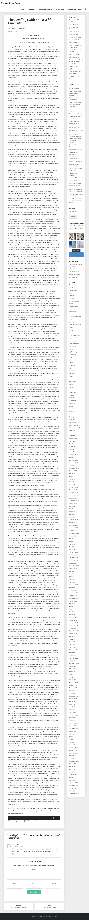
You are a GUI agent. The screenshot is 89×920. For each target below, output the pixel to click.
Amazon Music (34, 821)
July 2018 (72, 701)
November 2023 (73, 528)
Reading (71, 395)
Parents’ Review (60, 9)
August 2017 (73, 731)
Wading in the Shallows (75, 161)
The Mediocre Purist (75, 127)
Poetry (71, 390)
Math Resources (74, 24)
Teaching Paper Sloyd (75, 114)
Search (80, 9)
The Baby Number (74, 54)
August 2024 (73, 503)
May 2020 (72, 641)
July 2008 (72, 791)
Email (34, 883)
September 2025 (74, 468)
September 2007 (74, 793)
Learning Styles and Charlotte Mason (74, 157)
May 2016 (72, 772)
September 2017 (74, 728)
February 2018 (73, 715)
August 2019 (73, 666)
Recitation (72, 398)
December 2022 (73, 557)
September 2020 (74, 631)
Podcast (71, 387)
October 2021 (73, 595)
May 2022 (72, 576)
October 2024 (73, 498)
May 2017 (72, 739)
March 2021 (72, 614)
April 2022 (72, 579)
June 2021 (72, 606)
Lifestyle (71, 362)
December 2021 (73, 590)
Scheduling (72, 403)
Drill (70, 319)
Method (71, 371)
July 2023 (72, 538)
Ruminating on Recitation (73, 174)
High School (72, 346)
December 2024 (73, 492)
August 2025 (73, 471)
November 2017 (73, 723)
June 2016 (72, 769)
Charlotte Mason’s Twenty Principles (74, 87)
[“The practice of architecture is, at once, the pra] (72, 244)
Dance (71, 314)
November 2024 (73, 495)
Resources (31, 9)
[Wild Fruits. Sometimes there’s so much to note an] (80, 236)
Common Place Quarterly (73, 307)
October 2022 (73, 563)
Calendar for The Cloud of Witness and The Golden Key (76, 61)
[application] (34, 818)
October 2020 (73, 628)
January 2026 (73, 457)
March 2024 (72, 517)
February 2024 (73, 519)
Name (15, 883)
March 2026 (72, 452)
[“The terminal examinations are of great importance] (80, 244)
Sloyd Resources (74, 31)
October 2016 (73, 758)
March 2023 (72, 549)
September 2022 (74, 566)
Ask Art (71, 287)
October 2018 (73, 693)
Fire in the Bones (74, 271)
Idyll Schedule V (73, 66)
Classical (71, 298)
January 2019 (73, 685)
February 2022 (73, 585)
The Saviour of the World (74, 20)
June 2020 (72, 639)
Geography (72, 333)
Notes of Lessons (74, 76)
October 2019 (73, 660)
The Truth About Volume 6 (76, 146)
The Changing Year (74, 57)
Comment (34, 869)
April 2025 (72, 481)
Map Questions (73, 34)
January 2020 (73, 652)
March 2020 (72, 647)
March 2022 (72, 582)
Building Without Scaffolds (74, 153)
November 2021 (73, 593)
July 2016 (72, 766)
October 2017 (73, 726)
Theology (72, 430)
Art (70, 285)
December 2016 (73, 753)
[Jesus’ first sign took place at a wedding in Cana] (72, 236)
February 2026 (73, 454)
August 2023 (73, 536)
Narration (72, 379)
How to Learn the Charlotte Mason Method (74, 123)
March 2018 (72, 712)
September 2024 (74, 500)
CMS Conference (74, 304)
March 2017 (72, 745)
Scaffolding (72, 400)
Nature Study (73, 381)
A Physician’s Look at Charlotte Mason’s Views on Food (75, 185)
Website (53, 883)
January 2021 (73, 620)
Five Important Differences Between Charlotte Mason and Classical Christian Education (75, 138)
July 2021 (72, 603)
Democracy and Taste (75, 316)
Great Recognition (74, 335)
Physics (71, 384)
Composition (72, 311)
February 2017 (73, 747)
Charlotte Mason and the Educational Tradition (75, 93)
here (21, 813)
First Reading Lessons (75, 149)
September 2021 (74, 598)
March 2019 (72, 679)
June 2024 (72, 509)
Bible (70, 293)
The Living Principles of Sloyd (76, 131)
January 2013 (73, 777)
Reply (13, 854)
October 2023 (73, 530)
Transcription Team (18, 28)
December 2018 (73, 688)
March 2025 (72, 484)
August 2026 (73, 438)
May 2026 (72, 446)
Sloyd (70, 414)
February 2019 (73, 682)
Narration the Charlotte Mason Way (76, 195)
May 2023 (72, 544)
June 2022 (72, 574)
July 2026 (72, 441)
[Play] (10, 818)
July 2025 (72, 473)
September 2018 (74, 696)
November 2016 (73, 755)
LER (70, 360)
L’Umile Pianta (73, 354)
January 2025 (73, 490)
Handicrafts (72, 341)
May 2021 (72, 609)
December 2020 (73, 622)
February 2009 (73, 788)
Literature (72, 365)
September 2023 (74, 533)
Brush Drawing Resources (73, 28)
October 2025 (73, 465)
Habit (70, 338)
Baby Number (73, 290)
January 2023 (73, 555)
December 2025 (73, 460)
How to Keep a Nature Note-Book (75, 169)
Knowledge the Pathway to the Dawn (76, 265)
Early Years (72, 322)
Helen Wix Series (74, 343)
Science (71, 406)
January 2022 (73, 587)
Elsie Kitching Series (75, 324)
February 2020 (73, 650)
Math (70, 368)
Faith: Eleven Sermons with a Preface (75, 46)
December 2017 (73, 720)
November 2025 (73, 463)
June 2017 (72, 736)
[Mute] (53, 818)
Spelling (71, 417)
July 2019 (72, 669)
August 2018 (73, 698)
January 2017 (73, 750)
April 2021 (72, 612)
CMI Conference (74, 301)
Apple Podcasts (19, 821)
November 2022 (73, 560)
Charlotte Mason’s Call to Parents (75, 117)
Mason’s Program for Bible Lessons (75, 98)
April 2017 (72, 742)
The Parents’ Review (75, 425)
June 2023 (72, 541)
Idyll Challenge (73, 352)
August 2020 (73, 633)
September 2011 (74, 785)
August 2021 (73, 601)
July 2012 (72, 780)
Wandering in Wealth (75, 274)
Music (71, 376)
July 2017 (72, 734)
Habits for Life (73, 178)
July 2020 (72, 636)
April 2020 (72, 644)
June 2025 (72, 476)
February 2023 (73, 552)
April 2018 (72, 709)
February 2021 (73, 617)
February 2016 (73, 774)
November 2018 (73, 690)
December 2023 (73, 525)
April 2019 (72, 677)
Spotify (27, 821)
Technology (72, 419)
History (71, 349)
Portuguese (72, 392)
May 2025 (72, 479)
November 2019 (73, 658)
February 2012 (73, 783)
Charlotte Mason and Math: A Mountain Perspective (75, 104)
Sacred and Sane (73, 277)
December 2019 (73, 655)
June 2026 (72, 444)
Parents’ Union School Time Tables (75, 72)
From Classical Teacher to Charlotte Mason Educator (75, 200)
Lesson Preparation (74, 180)
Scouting (71, 409)
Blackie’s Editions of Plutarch (75, 50)
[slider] (56, 817)
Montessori (72, 373)
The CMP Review (74, 42)
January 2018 (73, 717)
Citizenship (72, 295)
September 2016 (74, 761)
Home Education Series (45, 9)
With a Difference (74, 269)
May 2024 (72, 511)
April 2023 (72, 547)
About (23, 9)
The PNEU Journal (74, 427)
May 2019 (72, 674)
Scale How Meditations (75, 40)
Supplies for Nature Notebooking (74, 165)
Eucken (71, 327)
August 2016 (73, 764)
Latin (70, 357)
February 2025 (73, 487)
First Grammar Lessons (75, 37)
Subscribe (72, 208)
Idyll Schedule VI (74, 69)
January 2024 (73, 522)
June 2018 (72, 704)
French (71, 330)
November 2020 (73, 625)
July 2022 (72, 571)
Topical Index (72, 9)
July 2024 (72, 506)
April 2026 (72, 449)
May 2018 (72, 707)
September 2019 (74, 663)
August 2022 (73, 568)
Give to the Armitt (74, 79)
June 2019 (72, 671)
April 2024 (72, 514)
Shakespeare (72, 411)
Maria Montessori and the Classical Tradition (75, 190)
